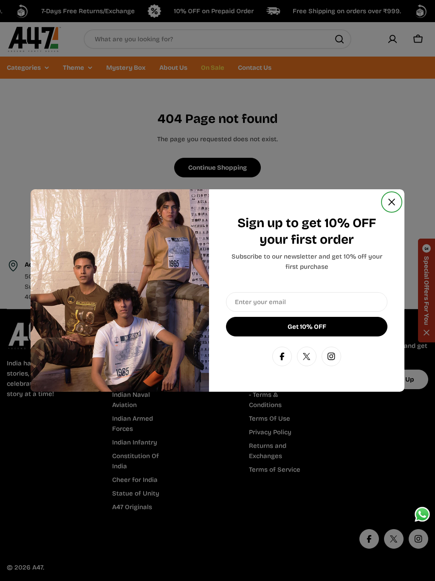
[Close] (391, 202)
